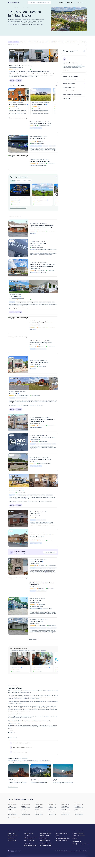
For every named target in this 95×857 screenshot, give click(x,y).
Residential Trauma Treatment (46, 842)
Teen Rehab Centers (44, 838)
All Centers (10, 7)
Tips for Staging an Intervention (62, 838)
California (19, 180)
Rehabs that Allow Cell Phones (30, 845)
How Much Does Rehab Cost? (62, 840)
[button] (17, 44)
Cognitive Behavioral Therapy (30, 837)
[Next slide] (56, 55)
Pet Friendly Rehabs (28, 843)
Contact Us (75, 838)
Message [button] (19, 80)
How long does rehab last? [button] (69, 87)
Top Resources (59, 831)
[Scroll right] (85, 42)
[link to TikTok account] (82, 844)
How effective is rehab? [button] (68, 90)
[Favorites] (85, 2)
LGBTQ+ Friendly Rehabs (29, 840)
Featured (13, 180)
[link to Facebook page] (88, 844)
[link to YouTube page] (79, 844)
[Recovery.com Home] (14, 2)
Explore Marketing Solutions (79, 835)
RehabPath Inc (64, 850)
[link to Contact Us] (73, 844)
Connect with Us (77, 841)
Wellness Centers (27, 842)
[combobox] (39, 2)
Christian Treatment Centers (46, 845)
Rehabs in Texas (11, 838)
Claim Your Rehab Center (78, 833)
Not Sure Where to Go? (14, 831)
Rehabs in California (12, 835)
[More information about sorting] (86, 45)
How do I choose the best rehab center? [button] (72, 94)
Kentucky (22, 7)
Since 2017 (79, 65)
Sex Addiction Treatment (45, 843)
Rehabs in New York (12, 837)
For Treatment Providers (79, 831)
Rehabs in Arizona (12, 840)
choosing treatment (29, 697)
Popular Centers (28, 831)
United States (16, 7)
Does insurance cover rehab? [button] (69, 79)
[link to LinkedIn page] (76, 844)
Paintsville (18, 216)
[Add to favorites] (56, 50)
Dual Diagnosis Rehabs (45, 840)
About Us (75, 837)
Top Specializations (44, 831)
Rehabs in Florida (12, 833)
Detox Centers (27, 835)
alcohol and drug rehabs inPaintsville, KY (17, 21)
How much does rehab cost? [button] (69, 83)
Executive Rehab (43, 837)
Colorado (33, 779)
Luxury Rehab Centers (28, 833)
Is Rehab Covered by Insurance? (62, 836)
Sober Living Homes (28, 838)
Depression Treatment (44, 835)
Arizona (11, 779)
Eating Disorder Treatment (45, 833)
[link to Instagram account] (85, 844)
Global (29, 180)
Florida (24, 180)
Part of (16, 67)
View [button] (11, 80)
